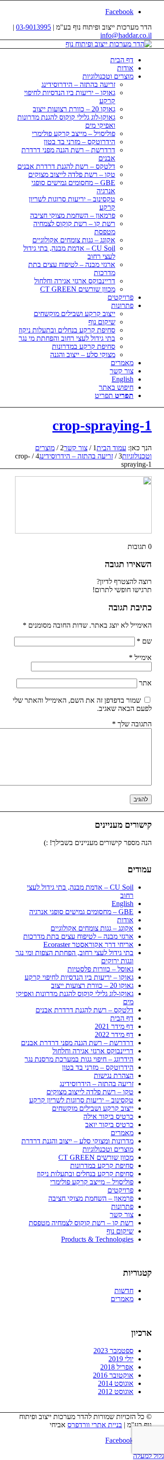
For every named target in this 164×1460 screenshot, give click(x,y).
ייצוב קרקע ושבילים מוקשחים (92, 1108)
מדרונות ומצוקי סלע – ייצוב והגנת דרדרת (77, 1141)
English (122, 903)
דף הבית (121, 1018)
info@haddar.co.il (126, 35)
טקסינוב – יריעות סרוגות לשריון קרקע (81, 1100)
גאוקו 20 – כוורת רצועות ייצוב (92, 985)
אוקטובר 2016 (113, 1375)
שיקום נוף (120, 1231)
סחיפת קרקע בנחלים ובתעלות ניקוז (85, 1174)
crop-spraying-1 (102, 425)
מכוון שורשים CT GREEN (95, 1157)
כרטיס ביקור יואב (109, 1124)
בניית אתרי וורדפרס (94, 1425)
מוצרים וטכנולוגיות (107, 1149)
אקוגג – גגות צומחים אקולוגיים (92, 928)
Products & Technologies (97, 1239)
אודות (125, 920)
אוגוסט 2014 (115, 1383)
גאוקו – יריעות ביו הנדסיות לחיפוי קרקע (79, 977)
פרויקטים (120, 1190)
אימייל (140, 657)
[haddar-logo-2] (109, 44)
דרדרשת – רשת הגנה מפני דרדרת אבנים (77, 1043)
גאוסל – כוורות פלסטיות (100, 969)
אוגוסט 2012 (115, 1391)
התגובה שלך (132, 724)
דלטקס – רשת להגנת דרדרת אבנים (84, 1010)
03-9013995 (33, 27)
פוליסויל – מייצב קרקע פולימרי (91, 1182)
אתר (145, 683)
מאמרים (122, 1133)
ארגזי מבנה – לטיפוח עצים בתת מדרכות (78, 936)
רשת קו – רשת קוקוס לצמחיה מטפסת (81, 1223)
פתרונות (122, 1206)
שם (144, 641)
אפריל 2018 (116, 1367)
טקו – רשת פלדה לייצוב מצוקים (89, 1092)
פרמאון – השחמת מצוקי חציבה (90, 1198)
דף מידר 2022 (114, 1034)
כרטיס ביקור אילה (108, 1116)
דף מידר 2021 (114, 1026)
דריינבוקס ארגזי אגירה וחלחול (92, 1051)
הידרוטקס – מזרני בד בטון (97, 1067)
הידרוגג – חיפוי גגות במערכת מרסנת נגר (79, 1059)
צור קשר (121, 1214)
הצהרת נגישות (113, 1075)
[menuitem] (72, 60)
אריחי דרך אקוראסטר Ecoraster (88, 944)
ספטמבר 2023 (113, 1350)
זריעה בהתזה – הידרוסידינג (96, 1083)
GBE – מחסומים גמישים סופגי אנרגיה (81, 912)
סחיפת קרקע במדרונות (101, 1165)
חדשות (123, 1290)
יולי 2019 (120, 1359)
